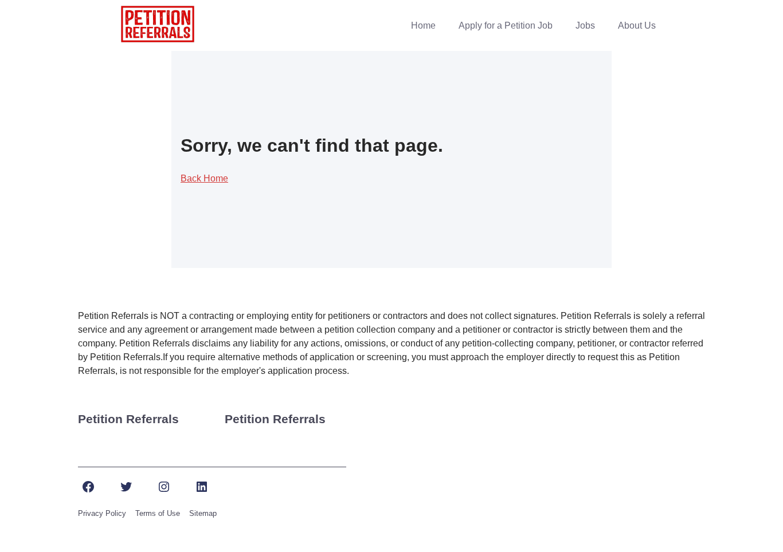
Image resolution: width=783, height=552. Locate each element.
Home (423, 25)
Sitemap (203, 513)
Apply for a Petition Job (506, 25)
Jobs (585, 25)
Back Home (204, 178)
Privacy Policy (102, 513)
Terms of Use (157, 513)
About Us (637, 25)
